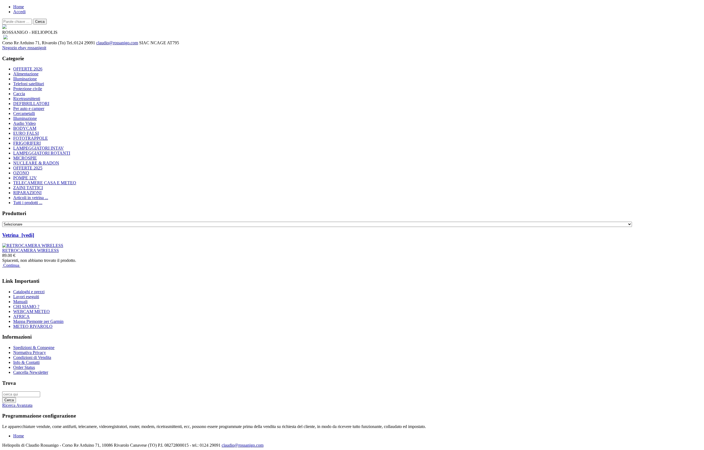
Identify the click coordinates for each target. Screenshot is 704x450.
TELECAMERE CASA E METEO (44, 182)
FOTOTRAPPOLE (30, 138)
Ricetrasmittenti (26, 98)
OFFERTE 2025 (27, 168)
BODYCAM (24, 128)
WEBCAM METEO (31, 311)
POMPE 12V (25, 177)
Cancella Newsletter (30, 372)
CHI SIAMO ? (26, 306)
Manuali (20, 301)
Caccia (19, 93)
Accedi (19, 11)
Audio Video (24, 123)
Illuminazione (25, 78)
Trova (9, 383)
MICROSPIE (25, 158)
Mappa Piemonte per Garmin (38, 321)
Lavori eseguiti (26, 296)
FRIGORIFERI (27, 143)
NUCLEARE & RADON (36, 163)
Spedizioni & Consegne (33, 347)
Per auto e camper (28, 108)
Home (18, 6)
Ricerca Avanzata (17, 405)
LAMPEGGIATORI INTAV (38, 148)
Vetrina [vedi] (18, 235)
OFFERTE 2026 (27, 69)
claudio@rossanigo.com (117, 42)
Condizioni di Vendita (32, 357)
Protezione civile (27, 88)
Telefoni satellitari (28, 83)
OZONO (21, 173)
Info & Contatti (26, 362)
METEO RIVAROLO (33, 326)
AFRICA (21, 316)
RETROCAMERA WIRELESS (30, 250)
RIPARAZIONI (27, 192)
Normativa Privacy (29, 352)
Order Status (24, 367)
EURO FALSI (26, 133)
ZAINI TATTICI (28, 187)
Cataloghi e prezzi (29, 291)
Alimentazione (25, 74)
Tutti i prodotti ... (27, 202)
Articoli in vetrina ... (30, 197)
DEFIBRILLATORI (31, 103)
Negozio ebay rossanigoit (24, 47)
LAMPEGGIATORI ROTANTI (41, 153)
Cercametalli (24, 113)
